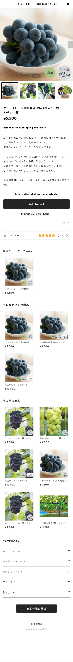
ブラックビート (11, 582)
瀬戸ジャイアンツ (13, 571)
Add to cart (36, 204)
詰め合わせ (9, 592)
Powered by (32, 629)
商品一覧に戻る (36, 608)
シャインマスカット (14, 561)
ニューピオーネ (11, 551)
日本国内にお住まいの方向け (36, 214)
